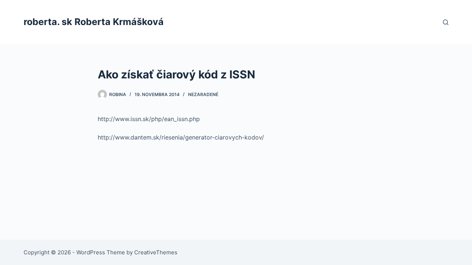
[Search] (445, 22)
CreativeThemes (155, 252)
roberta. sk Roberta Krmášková (94, 21)
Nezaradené (203, 94)
